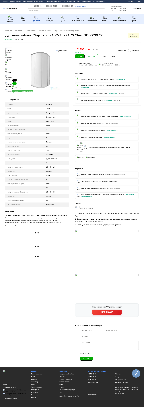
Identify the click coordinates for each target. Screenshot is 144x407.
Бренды (134, 21)
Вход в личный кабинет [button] (66, 374)
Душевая (36, 21)
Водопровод (92, 21)
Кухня (23, 21)
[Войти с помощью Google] (122, 330)
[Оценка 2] (97, 353)
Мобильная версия (11, 398)
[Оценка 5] (107, 353)
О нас (36, 1)
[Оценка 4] (104, 353)
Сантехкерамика (77, 21)
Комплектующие (119, 21)
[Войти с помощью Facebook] (119, 330)
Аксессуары (49, 21)
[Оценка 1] (94, 353)
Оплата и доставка (15, 1)
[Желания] (121, 1)
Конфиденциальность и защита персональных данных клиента (86, 1)
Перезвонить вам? (80, 6)
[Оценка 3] (100, 353)
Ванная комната (10, 21)
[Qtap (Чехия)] (61, 50)
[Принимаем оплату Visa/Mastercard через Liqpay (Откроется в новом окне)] (15, 394)
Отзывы (41, 1)
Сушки (62, 21)
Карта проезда (119, 393)
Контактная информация (53, 1)
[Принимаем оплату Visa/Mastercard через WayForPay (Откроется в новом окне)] (15, 391)
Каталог (5, 1)
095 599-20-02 (51, 6)
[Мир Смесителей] (12, 375)
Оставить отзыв (18, 39)
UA (129, 1)
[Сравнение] (125, 1)
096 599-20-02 (36, 6)
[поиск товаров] (103, 10)
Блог (64, 1)
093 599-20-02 (67, 6)
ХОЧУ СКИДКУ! (107, 312)
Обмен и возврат (28, 1)
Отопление (105, 21)
